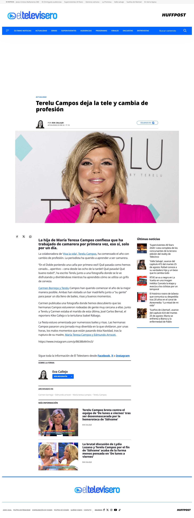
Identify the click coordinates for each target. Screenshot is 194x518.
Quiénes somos (76, 510)
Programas (101, 31)
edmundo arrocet (63, 394)
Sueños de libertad (134, 2)
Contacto (87, 510)
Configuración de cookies (42, 510)
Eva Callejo (58, 123)
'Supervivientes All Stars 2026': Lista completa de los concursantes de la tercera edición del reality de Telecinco (164, 250)
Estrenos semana (93, 2)
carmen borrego (45, 394)
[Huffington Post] (174, 15)
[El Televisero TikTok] (120, 510)
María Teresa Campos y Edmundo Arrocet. (90, 335)
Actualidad (41, 31)
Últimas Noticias (22, 31)
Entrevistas (143, 31)
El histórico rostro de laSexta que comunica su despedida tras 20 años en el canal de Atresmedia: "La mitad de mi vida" (164, 299)
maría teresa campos (82, 394)
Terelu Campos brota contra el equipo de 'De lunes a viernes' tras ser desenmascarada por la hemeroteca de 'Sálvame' (106, 414)
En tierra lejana (150, 2)
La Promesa (107, 2)
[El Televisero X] (107, 510)
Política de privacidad (21, 510)
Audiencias (86, 31)
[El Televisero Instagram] (111, 510)
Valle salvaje (119, 2)
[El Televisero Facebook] (104, 510)
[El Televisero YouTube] (115, 510)
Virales (115, 31)
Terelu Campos (87, 254)
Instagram (123, 355)
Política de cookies (61, 510)
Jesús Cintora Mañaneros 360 (27, 2)
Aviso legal (7, 510)
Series (54, 31)
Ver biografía (60, 376)
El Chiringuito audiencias (52, 2)
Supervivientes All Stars (73, 2)
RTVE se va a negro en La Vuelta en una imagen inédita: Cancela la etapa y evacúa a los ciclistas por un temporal (164, 283)
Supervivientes (68, 31)
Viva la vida (70, 254)
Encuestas (128, 31)
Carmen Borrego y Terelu (53, 288)
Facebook (104, 355)
